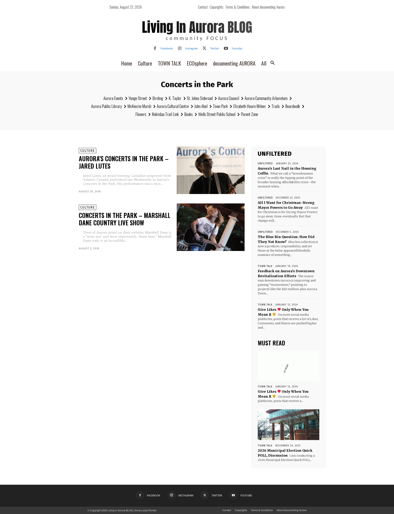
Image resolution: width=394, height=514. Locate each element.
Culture (87, 151)
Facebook (166, 48)
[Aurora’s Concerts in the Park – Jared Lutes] (211, 170)
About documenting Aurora (292, 510)
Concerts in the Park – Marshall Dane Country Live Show (124, 219)
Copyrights (241, 510)
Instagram (191, 48)
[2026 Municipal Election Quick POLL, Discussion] (288, 424)
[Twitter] (205, 48)
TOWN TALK (265, 266)
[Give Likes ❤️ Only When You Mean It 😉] (288, 365)
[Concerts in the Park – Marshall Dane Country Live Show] (211, 227)
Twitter (214, 48)
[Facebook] (155, 48)
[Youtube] (226, 48)
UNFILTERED (265, 163)
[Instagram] (180, 48)
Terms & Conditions (262, 510)
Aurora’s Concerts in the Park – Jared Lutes (123, 162)
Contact (226, 510)
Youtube (236, 48)
